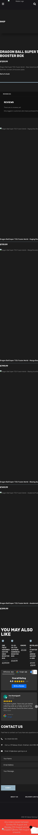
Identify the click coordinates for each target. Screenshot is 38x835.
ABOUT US (14, 797)
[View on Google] (5, 697)
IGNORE (23, 645)
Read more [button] (7, 710)
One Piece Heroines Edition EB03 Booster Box (6, 652)
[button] (1, 706)
